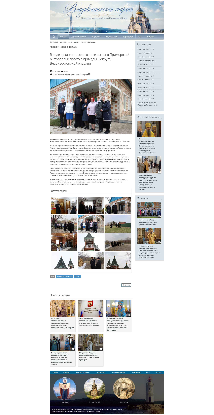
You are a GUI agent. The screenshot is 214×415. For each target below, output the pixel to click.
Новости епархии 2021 (146, 64)
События (63, 36)
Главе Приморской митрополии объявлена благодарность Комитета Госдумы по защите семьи (89, 322)
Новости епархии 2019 (146, 72)
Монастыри (94, 402)
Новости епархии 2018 (146, 76)
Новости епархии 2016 (146, 84)
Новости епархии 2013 (146, 95)
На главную (54, 42)
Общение (150, 36)
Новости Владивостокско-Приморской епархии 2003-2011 (148, 105)
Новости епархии (73, 42)
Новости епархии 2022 (88, 42)
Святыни (65, 402)
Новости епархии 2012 (146, 99)
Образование (128, 36)
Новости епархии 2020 (146, 68)
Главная (55, 372)
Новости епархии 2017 (146, 80)
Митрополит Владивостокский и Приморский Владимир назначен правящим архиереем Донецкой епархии (62, 323)
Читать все (126, 285)
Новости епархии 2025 (146, 49)
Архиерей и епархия (79, 36)
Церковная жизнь (112, 36)
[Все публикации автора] (89, 75)
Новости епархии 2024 (146, 53)
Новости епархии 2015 (146, 87)
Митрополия (96, 36)
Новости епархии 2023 (146, 57)
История (124, 402)
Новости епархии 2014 (146, 91)
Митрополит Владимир (64, 276)
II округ (77, 276)
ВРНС (140, 36)
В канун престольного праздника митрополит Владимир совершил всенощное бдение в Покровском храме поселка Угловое (61, 358)
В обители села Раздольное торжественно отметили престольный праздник (149, 222)
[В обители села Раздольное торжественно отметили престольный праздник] (149, 217)
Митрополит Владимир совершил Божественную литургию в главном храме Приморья (89, 356)
